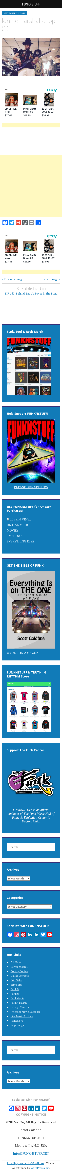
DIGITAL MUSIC (18, 525)
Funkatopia (17, 998)
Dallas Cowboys (20, 975)
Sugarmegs (17, 1025)
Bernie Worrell (19, 967)
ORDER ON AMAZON (23, 653)
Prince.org (17, 1020)
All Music (16, 962)
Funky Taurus (19, 1002)
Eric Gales (16, 980)
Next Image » (51, 279)
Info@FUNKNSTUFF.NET (31, 1153)
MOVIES (12, 530)
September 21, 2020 (14, 13)
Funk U (15, 993)
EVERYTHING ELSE (20, 541)
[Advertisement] (31, 190)
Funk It (15, 989)
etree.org (16, 984)
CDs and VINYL (20, 519)
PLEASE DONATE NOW (31, 487)
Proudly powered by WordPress (25, 1163)
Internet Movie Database (25, 1011)
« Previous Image (12, 279)
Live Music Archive (22, 1016)
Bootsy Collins (19, 971)
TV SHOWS (14, 536)
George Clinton (20, 1007)
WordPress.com (40, 1168)
